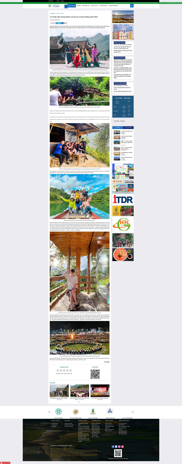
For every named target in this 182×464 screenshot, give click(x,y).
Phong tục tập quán (96, 430)
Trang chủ (52, 13)
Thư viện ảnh (94, 435)
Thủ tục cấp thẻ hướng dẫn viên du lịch (122, 91)
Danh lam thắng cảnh (96, 423)
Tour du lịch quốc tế (123, 423)
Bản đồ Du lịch (122, 424)
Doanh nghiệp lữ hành (109, 426)
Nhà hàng (107, 427)
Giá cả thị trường (122, 427)
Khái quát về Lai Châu (69, 424)
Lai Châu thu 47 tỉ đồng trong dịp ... (100, 398)
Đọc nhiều (128, 127)
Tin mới (118, 127)
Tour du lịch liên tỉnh (123, 433)
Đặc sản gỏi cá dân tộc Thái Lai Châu (84, 431)
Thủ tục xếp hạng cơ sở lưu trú (121, 85)
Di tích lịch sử (95, 424)
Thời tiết (120, 429)
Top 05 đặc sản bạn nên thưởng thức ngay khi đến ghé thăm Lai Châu (83, 435)
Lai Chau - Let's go (119, 121)
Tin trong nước (54, 424)
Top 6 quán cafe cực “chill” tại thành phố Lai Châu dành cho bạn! (84, 440)
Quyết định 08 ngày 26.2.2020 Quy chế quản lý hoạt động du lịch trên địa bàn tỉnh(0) (122, 76)
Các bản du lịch (95, 433)
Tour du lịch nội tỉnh (123, 432)
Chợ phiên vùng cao (96, 432)
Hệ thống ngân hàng (123, 430)
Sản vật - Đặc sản (95, 436)
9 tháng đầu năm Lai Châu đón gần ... (59, 398)
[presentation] (51, 391)
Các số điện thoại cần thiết (124, 426)
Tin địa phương (54, 423)
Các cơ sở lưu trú (109, 424)
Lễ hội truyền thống (96, 427)
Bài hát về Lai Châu (69, 426)
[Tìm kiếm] (132, 6)
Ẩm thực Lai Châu (95, 429)
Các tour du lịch (108, 423)
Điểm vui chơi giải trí (109, 429)
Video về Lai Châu (68, 423)
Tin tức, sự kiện (60, 13)
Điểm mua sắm (108, 430)
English (62, 1)
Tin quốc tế (53, 426)
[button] (80, 402)
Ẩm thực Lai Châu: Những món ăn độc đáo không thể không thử (83, 428)
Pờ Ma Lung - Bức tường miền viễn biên (123, 44)
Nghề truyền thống (95, 426)
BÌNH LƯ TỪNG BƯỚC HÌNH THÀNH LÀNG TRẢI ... (126, 143)
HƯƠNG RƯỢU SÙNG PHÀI (83, 424)
